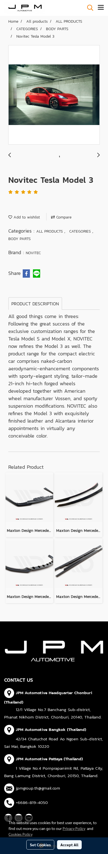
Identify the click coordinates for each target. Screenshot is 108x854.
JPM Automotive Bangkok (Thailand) (51, 729)
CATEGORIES (80, 231)
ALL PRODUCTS (50, 231)
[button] (88, 8)
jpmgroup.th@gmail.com (38, 788)
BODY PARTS (19, 239)
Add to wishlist (26, 217)
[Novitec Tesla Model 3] (54, 95)
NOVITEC (33, 253)
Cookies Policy (20, 834)
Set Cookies (40, 844)
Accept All (69, 844)
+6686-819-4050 (32, 802)
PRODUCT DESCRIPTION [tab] (35, 303)
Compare (63, 217)
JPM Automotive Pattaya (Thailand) (49, 759)
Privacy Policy (74, 828)
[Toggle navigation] (101, 8)
